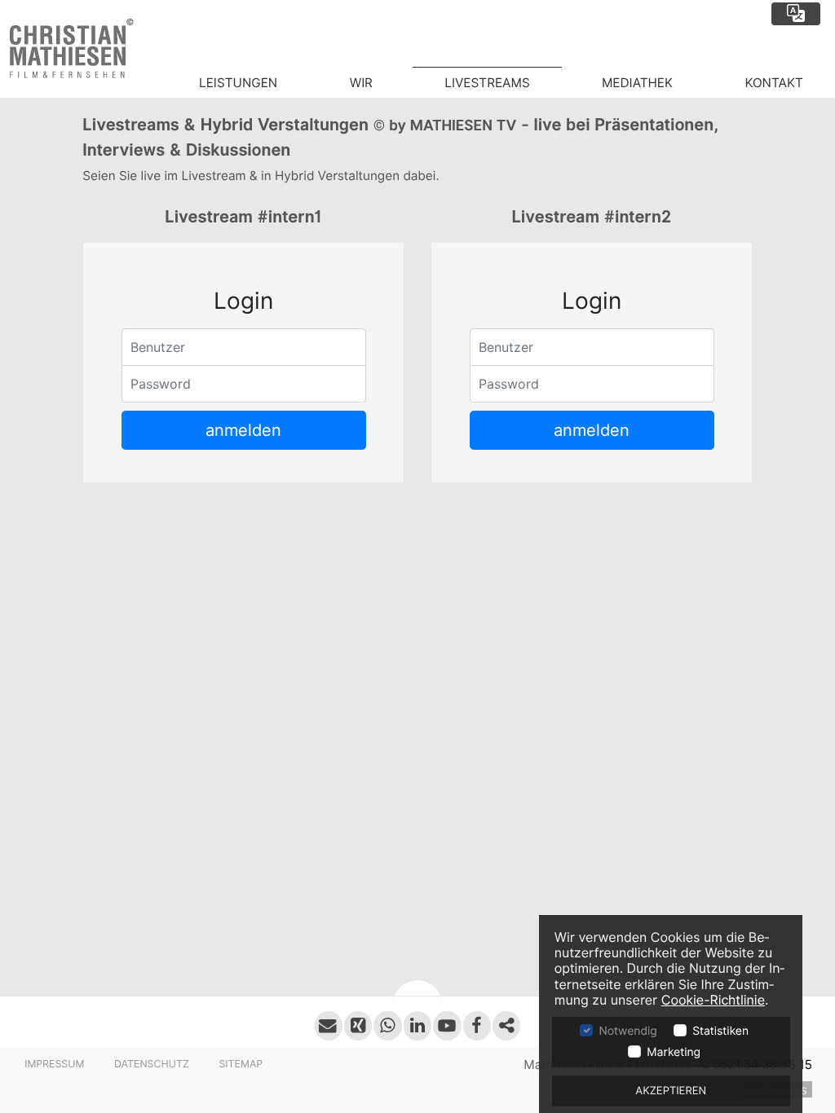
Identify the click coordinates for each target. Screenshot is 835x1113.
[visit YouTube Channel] (447, 1025)
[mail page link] (328, 1025)
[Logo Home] (83, 48)
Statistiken (720, 1031)
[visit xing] (358, 1025)
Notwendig (627, 1031)
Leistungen (238, 82)
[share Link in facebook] (506, 1025)
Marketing (673, 1052)
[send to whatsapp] (387, 1025)
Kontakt (773, 82)
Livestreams (486, 82)
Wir (361, 82)
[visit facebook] (477, 1025)
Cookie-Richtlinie (713, 1000)
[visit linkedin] (417, 1025)
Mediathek (637, 82)
